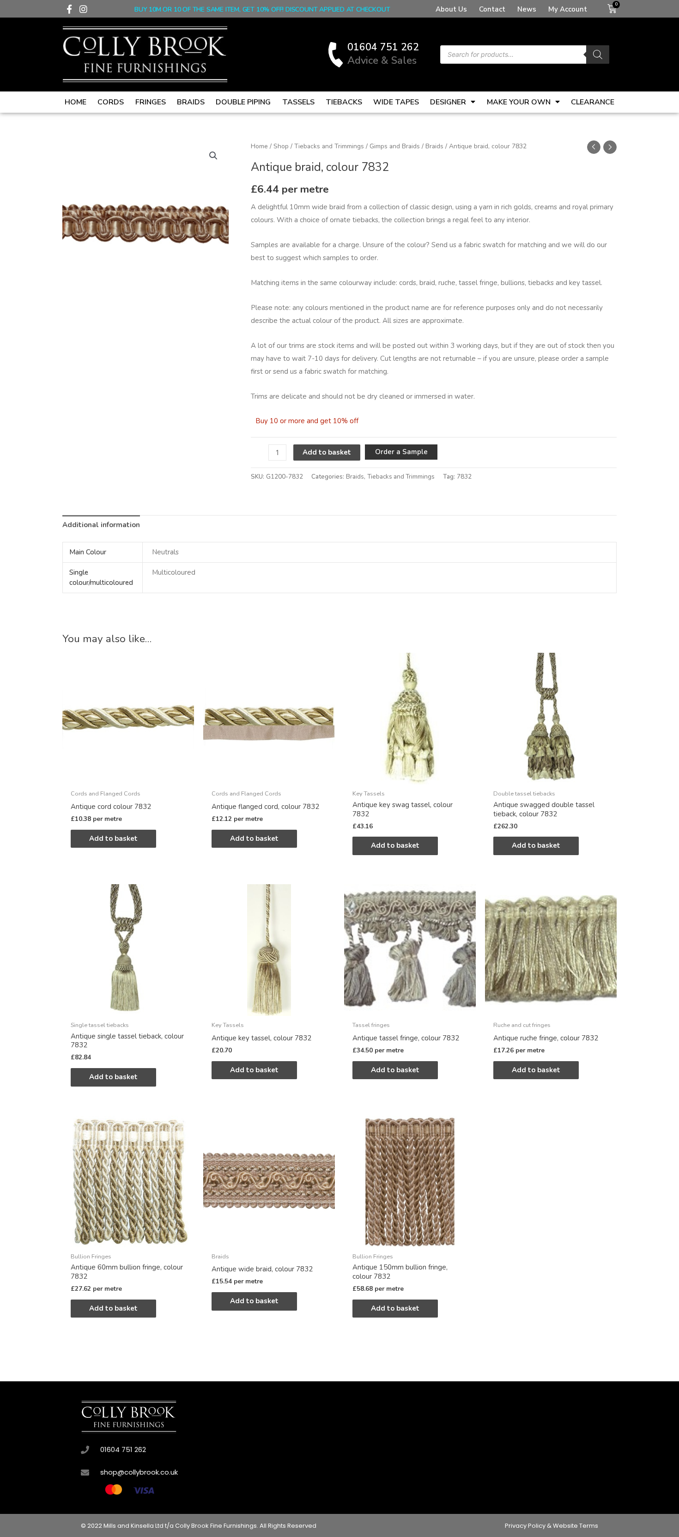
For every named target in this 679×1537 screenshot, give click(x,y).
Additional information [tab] (101, 524)
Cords (110, 102)
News (526, 9)
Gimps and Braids (395, 146)
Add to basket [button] (113, 838)
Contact (492, 9)
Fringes (150, 102)
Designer (448, 102)
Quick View (128, 776)
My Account (567, 9)
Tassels (298, 102)
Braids (191, 102)
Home (75, 102)
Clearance (592, 102)
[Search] (597, 54)
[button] (213, 155)
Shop (281, 146)
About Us (451, 9)
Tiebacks (344, 102)
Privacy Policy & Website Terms (551, 1525)
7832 (464, 476)
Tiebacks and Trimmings (329, 146)
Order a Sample (401, 451)
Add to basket (327, 452)
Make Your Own (519, 102)
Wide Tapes (396, 102)
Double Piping (243, 102)
